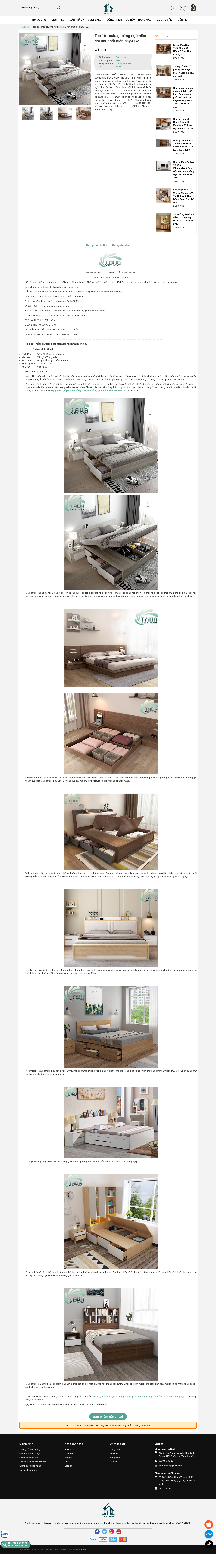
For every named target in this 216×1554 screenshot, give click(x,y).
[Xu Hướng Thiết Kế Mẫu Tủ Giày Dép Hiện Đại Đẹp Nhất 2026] (163, 222)
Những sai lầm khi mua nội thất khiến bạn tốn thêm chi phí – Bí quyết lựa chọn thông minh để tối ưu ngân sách (183, 97)
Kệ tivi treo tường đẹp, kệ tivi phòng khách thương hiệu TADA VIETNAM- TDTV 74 (37, 1535)
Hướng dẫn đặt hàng (29, 1449)
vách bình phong (143, 1396)
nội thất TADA (73, 379)
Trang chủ (115, 1449)
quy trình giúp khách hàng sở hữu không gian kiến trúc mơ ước (87, 390)
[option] (27, 113)
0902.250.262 (166, 1488)
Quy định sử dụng (28, 1470)
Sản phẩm (115, 1457)
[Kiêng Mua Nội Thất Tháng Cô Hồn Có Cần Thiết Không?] (163, 49)
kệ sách (96, 1396)
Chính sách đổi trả (28, 1457)
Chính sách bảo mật (29, 1453)
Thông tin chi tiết (96, 245)
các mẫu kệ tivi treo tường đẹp (168, 1396)
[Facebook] (97, 1531)
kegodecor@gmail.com (170, 1465)
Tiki (66, 1461)
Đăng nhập (182, 6)
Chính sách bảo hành (30, 1466)
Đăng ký (181, 9)
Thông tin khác (121, 245)
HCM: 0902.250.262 (18, 1545)
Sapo (83, 1549)
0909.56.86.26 (166, 1460)
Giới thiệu (114, 1453)
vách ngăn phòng (124, 1396)
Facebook (69, 1449)
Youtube (69, 1453)
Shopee (68, 1457)
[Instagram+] (111, 1531)
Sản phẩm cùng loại (108, 1416)
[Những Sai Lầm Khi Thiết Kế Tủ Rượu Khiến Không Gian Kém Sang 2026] (163, 143)
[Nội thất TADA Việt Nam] (108, 7)
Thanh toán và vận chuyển (32, 1461)
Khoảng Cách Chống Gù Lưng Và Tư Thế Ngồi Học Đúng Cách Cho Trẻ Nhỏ (183, 196)
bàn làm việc (108, 1396)
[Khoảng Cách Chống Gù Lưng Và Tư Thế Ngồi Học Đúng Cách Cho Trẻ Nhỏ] (163, 195)
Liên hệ (113, 1461)
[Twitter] (104, 1531)
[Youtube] (118, 1531)
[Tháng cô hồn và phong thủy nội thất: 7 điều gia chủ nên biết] (163, 70)
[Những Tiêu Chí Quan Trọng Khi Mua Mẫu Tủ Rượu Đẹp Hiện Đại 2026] (163, 124)
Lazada (68, 1466)
